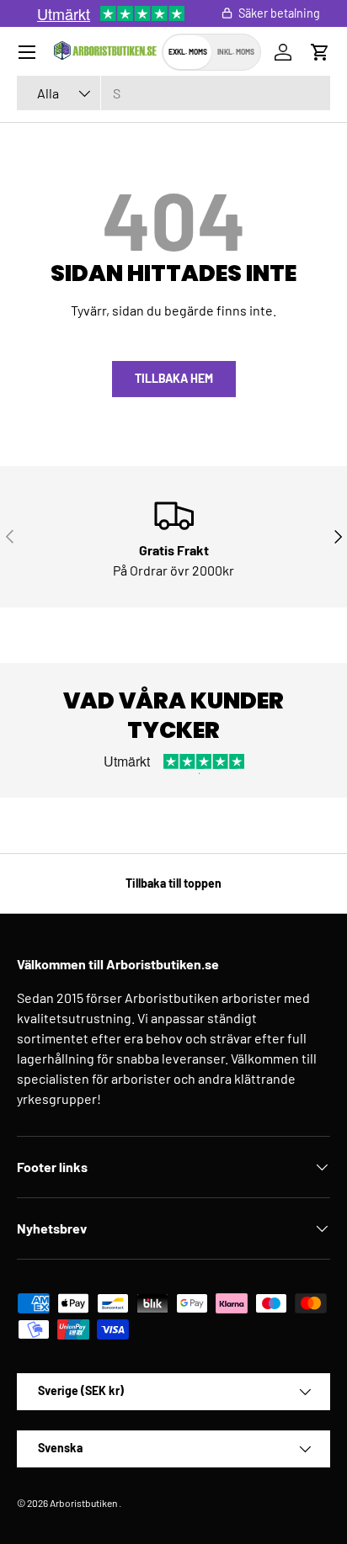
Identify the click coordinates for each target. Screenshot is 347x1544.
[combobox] (173, 93)
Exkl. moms (187, 51)
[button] (320, 52)
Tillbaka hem (174, 378)
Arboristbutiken (83, 1503)
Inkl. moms (235, 51)
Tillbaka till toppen (173, 883)
